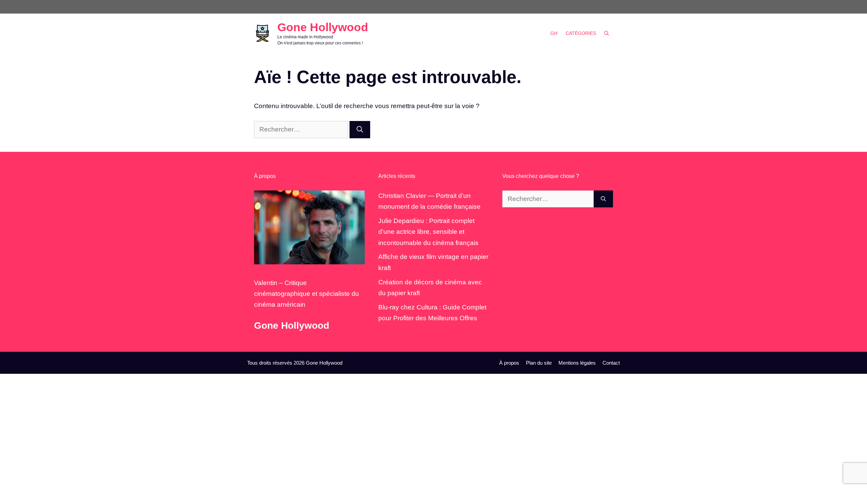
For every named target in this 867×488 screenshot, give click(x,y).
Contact (611, 363)
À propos (509, 363)
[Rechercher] (360, 129)
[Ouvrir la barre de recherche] (606, 33)
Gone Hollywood (322, 27)
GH (553, 33)
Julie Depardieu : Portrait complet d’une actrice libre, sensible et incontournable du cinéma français (428, 231)
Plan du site (539, 363)
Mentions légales (577, 363)
